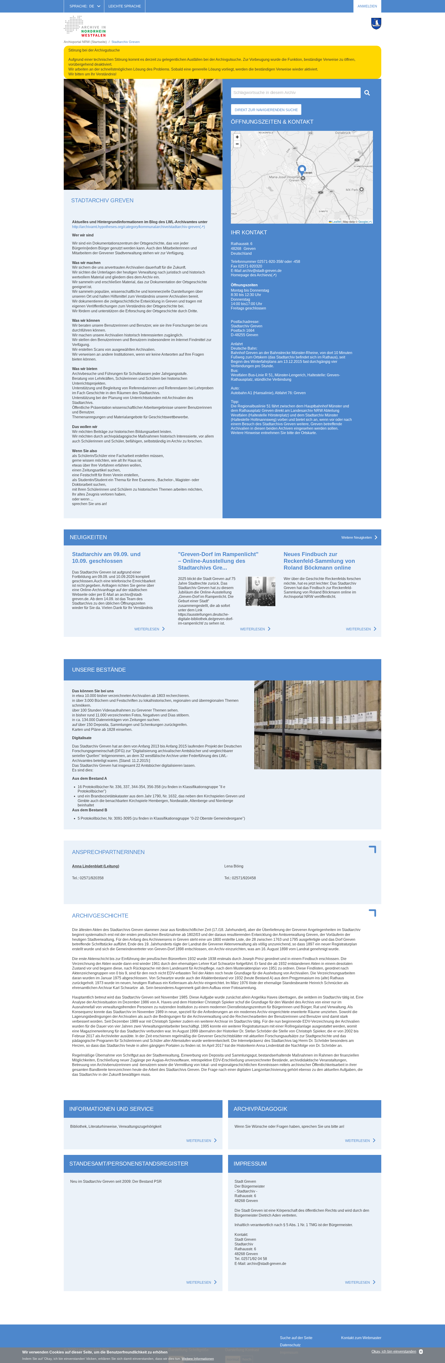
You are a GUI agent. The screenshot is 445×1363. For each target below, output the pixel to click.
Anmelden (367, 6)
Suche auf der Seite (296, 1338)
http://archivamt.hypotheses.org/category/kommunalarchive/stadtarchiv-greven (136, 227)
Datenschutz (290, 1345)
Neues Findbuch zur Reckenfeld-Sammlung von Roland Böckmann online (319, 561)
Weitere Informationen (198, 1358)
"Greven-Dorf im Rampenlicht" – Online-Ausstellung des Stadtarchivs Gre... (218, 561)
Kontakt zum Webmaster (361, 1338)
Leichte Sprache (124, 6)
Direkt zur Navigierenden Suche (266, 110)
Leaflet (336, 221)
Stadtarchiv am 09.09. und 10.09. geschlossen (106, 557)
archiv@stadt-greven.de (262, 271)
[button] (302, 170)
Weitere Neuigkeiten (356, 537)
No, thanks (421, 1352)
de (91, 6)
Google (363, 221)
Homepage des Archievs (251, 275)
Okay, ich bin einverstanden (394, 1351)
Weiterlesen (146, 629)
